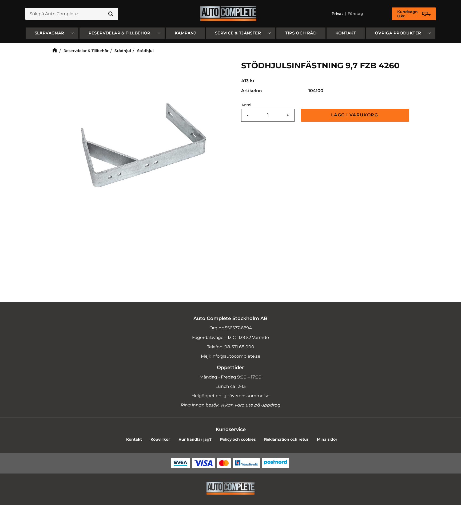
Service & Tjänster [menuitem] (238, 32)
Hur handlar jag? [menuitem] (195, 439)
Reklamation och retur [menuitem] (286, 439)
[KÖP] (355, 115)
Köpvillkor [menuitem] (160, 439)
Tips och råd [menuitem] (300, 32)
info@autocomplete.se (236, 356)
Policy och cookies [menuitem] (238, 439)
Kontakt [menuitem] (345, 32)
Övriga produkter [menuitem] (398, 32)
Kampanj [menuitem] (185, 32)
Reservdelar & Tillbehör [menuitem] (119, 32)
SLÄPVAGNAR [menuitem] (49, 32)
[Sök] (110, 14)
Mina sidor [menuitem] (327, 439)
